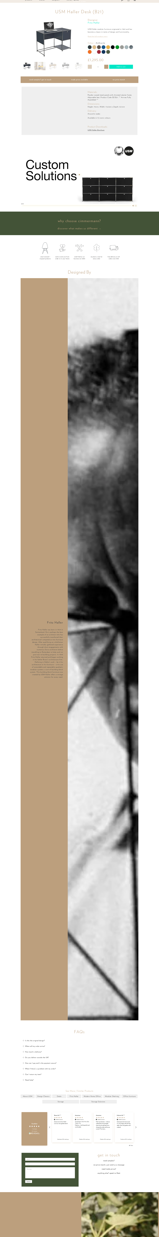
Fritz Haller (94, 22)
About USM (27, 1096)
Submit (29, 1181)
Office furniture (129, 1096)
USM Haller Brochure (96, 130)
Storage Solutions (98, 1102)
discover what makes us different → (79, 228)
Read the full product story (98, 36)
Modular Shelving (112, 1096)
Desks (59, 1096)
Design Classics (43, 1096)
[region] (92, 1127)
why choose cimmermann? (79, 221)
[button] (50, 1127)
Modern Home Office (92, 1096)
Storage (61, 1102)
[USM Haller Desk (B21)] (54, 39)
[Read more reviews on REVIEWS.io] (34, 1134)
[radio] (90, 47)
